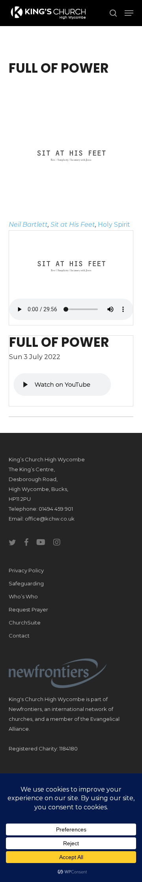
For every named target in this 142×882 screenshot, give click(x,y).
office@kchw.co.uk (50, 518)
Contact (19, 635)
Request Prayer (28, 609)
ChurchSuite (25, 622)
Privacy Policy (26, 570)
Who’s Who (23, 596)
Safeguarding (26, 583)
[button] (129, 13)
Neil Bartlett (28, 224)
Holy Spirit (114, 224)
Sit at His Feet (72, 224)
